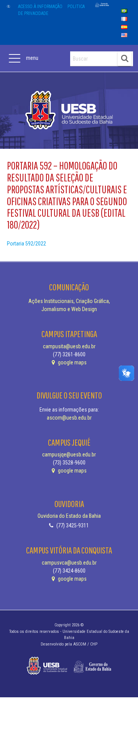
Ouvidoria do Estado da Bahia (69, 516)
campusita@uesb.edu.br (69, 346)
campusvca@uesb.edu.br (69, 563)
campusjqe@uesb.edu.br (69, 454)
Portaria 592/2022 (26, 243)
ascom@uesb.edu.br (69, 418)
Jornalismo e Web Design (69, 309)
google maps (72, 362)
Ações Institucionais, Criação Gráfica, (69, 301)
